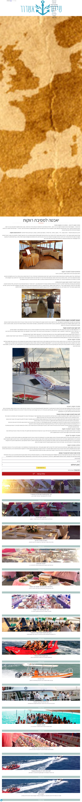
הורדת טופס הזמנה (41, 467)
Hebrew (8, 0)
